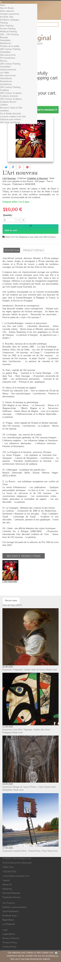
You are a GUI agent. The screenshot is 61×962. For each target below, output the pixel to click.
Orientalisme (6, 78)
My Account (8, 2)
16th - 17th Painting (9, 34)
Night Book (8, 920)
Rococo (3, 61)
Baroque (4, 37)
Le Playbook (8, 924)
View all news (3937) (12, 605)
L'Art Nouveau (9, 178)
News (2, 5)
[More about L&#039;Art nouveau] (10, 570)
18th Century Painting (10, 49)
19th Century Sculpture (11, 99)
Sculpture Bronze (8, 102)
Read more (52, 669)
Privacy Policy (9, 942)
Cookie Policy (9, 947)
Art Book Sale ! (10, 915)
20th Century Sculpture (11, 93)
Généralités (5, 40)
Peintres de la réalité (9, 46)
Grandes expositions (9, 14)
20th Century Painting (10, 87)
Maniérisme (5, 43)
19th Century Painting (10, 64)
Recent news (11, 600)
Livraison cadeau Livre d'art (13, 116)
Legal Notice (8, 934)
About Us (7, 884)
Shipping (7, 889)
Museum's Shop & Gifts (11, 107)
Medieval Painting (8, 31)
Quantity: (7, 215)
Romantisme (6, 81)
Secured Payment (11, 893)
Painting (4, 22)
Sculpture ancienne (9, 96)
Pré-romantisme (7, 58)
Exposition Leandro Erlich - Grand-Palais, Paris (24, 851)
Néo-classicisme (8, 55)
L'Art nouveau (9, 581)
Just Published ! (10, 911)
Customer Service (11, 897)
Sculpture (4, 90)
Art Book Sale (6, 17)
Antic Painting (6, 25)
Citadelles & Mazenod (37, 178)
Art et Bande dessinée (10, 113)
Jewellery (4, 110)
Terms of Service (10, 938)
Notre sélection (7, 11)
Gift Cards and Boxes (10, 122)
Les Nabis (4, 72)
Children (4, 105)
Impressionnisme (8, 69)
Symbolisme (6, 84)
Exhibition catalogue (9, 20)
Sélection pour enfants (10, 119)
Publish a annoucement (14, 907)
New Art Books (7, 8)
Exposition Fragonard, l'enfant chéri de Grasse (24, 669)
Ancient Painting (7, 28)
